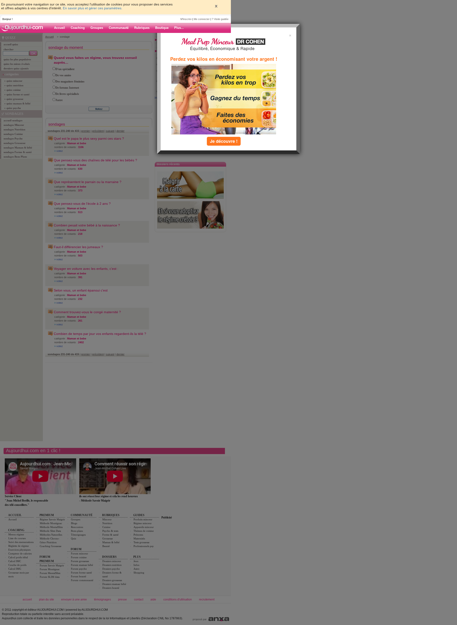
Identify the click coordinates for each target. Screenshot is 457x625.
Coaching (78, 28)
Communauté (119, 28)
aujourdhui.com (23, 28)
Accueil (59, 28)
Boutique (162, 28)
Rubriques (141, 28)
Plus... (179, 28)
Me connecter (202, 19)
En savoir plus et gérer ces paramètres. (92, 8)
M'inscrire (186, 19)
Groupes (96, 28)
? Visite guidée (220, 19)
